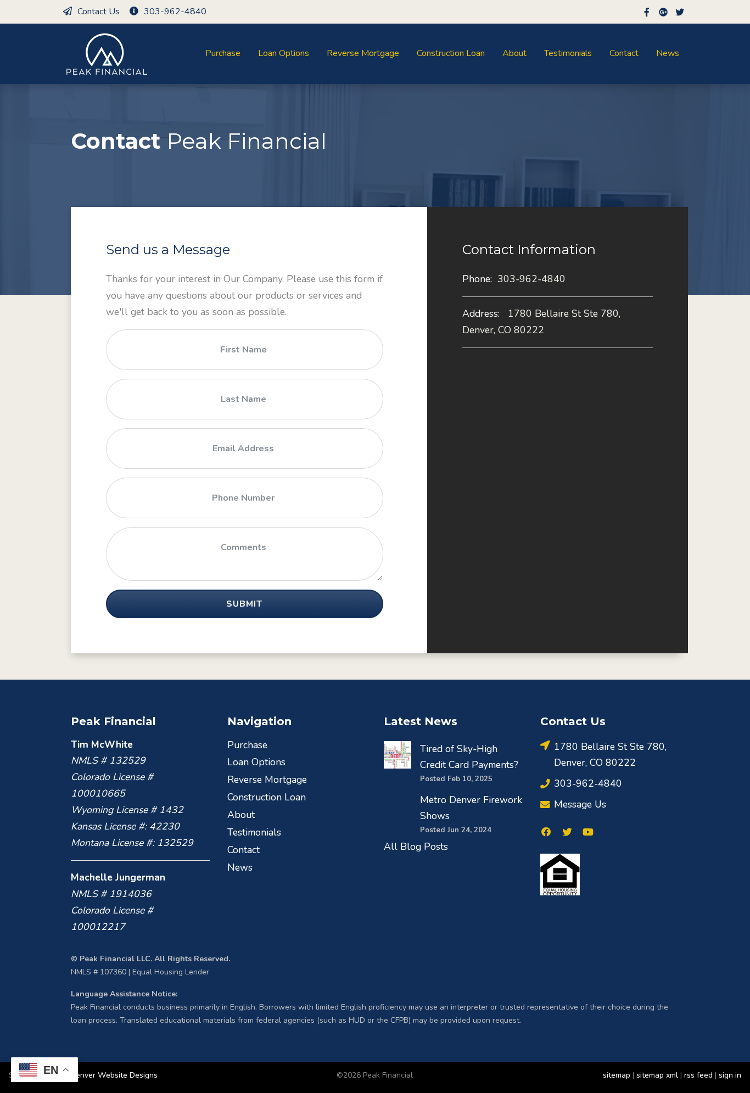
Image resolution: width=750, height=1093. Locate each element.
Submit (244, 604)
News (667, 53)
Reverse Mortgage (363, 53)
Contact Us (98, 11)
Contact (624, 53)
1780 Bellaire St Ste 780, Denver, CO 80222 (541, 322)
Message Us (580, 804)
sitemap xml (657, 1075)
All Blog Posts (416, 846)
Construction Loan (451, 53)
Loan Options (283, 53)
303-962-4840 (175, 11)
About (514, 53)
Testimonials (568, 53)
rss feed (698, 1075)
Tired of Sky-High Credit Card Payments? (469, 757)
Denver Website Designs (114, 1075)
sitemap (616, 1075)
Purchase (222, 53)
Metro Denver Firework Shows (471, 808)
